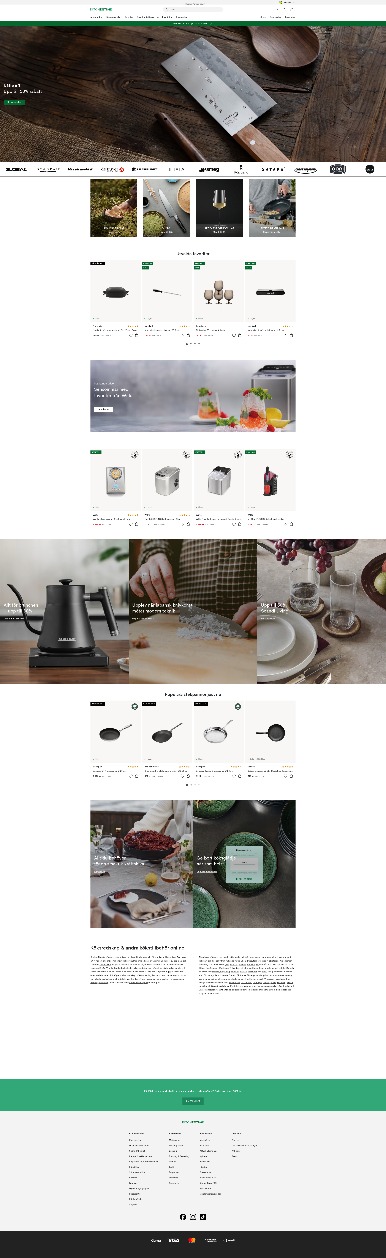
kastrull (270, 957)
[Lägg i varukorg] (136, 335)
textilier (235, 972)
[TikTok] (203, 1217)
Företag (132, 1183)
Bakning (129, 17)
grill (249, 979)
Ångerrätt (133, 1205)
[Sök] (166, 9)
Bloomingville (210, 975)
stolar (264, 972)
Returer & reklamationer (140, 1156)
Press (234, 1156)
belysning (225, 972)
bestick (242, 965)
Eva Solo (281, 983)
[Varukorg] (292, 9)
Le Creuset (246, 983)
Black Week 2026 (208, 1178)
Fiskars (290, 983)
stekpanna (255, 957)
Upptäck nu (103, 409)
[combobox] (287, 2)
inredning (269, 968)
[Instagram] (193, 1217)
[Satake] (273, 169)
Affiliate (236, 1151)
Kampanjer (181, 17)
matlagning (178, 979)
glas (227, 965)
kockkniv (216, 961)
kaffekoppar (253, 965)
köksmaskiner (158, 975)
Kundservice (135, 1140)
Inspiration (290, 17)
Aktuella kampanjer (209, 1151)
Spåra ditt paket (137, 1151)
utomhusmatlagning (139, 983)
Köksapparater (113, 17)
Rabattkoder (206, 1188)
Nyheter (262, 17)
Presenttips (205, 1172)
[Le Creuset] (145, 169)
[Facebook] (183, 1217)
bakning (94, 983)
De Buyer (257, 983)
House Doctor (228, 975)
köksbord (252, 972)
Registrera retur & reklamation (143, 1162)
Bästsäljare (205, 1162)
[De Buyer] (112, 169)
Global (206, 986)
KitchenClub (135, 1199)
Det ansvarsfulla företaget (244, 1146)
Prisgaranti (134, 1194)
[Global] (16, 169)
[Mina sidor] (277, 9)
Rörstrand (223, 968)
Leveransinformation (139, 1146)
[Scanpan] (48, 169)
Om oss (235, 1140)
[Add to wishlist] (130, 335)
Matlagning (96, 17)
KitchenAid (234, 983)
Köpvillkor (134, 1167)
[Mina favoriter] (284, 9)
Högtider (204, 1167)
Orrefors (210, 968)
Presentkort (174, 1183)
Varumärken (276, 17)
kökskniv (203, 961)
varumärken (105, 965)
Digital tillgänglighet (139, 1188)
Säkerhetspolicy (137, 1172)
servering (103, 983)
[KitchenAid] (80, 169)
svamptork (284, 957)
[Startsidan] (101, 9)
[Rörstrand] (241, 169)
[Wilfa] (370, 169)
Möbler (172, 1162)
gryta (263, 957)
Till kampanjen (14, 102)
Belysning (174, 1172)
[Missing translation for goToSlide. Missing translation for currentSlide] (187, 344)
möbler (282, 968)
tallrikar (233, 965)
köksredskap (129, 975)
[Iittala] (177, 169)
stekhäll (259, 979)
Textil (171, 1167)
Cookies (133, 1178)
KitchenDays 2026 (208, 1183)
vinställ (243, 972)
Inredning (167, 17)
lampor (215, 972)
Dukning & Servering (148, 17)
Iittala (201, 968)
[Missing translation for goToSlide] (191, 344)
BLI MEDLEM (193, 1101)
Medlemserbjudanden (210, 1194)
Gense (266, 983)
